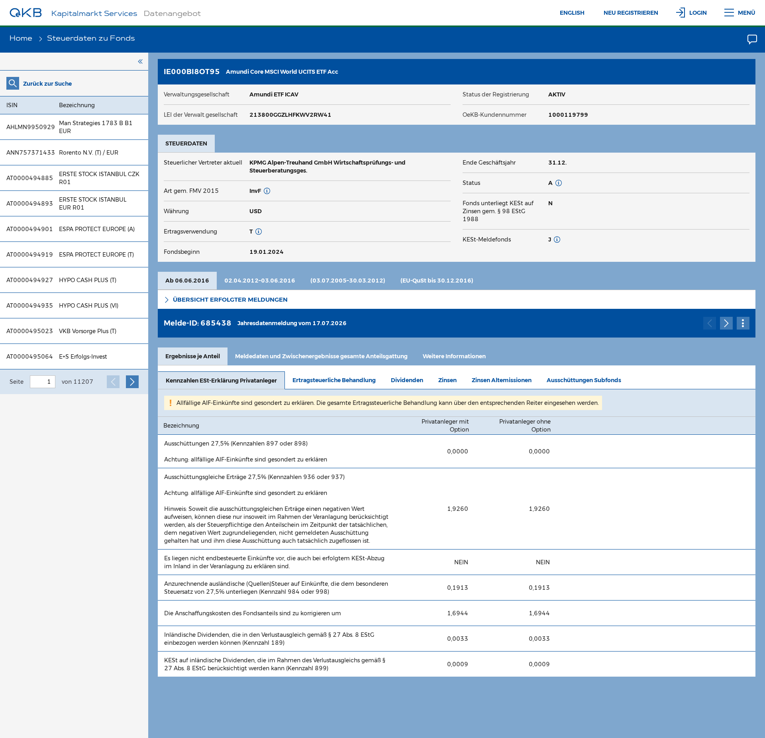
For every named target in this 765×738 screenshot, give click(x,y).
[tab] (186, 143)
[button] (456, 299)
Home (22, 39)
